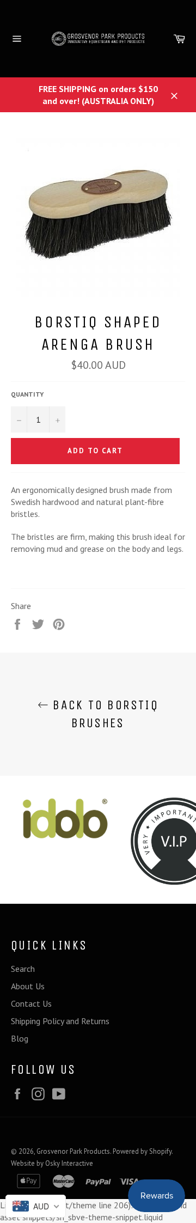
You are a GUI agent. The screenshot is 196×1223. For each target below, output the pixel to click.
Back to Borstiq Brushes (103, 714)
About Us (28, 986)
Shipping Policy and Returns (60, 1020)
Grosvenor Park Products (73, 1151)
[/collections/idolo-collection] (65, 818)
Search (23, 968)
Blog (19, 1038)
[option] (65, 818)
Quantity (27, 394)
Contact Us (31, 1003)
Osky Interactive (69, 1163)
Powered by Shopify (142, 1151)
